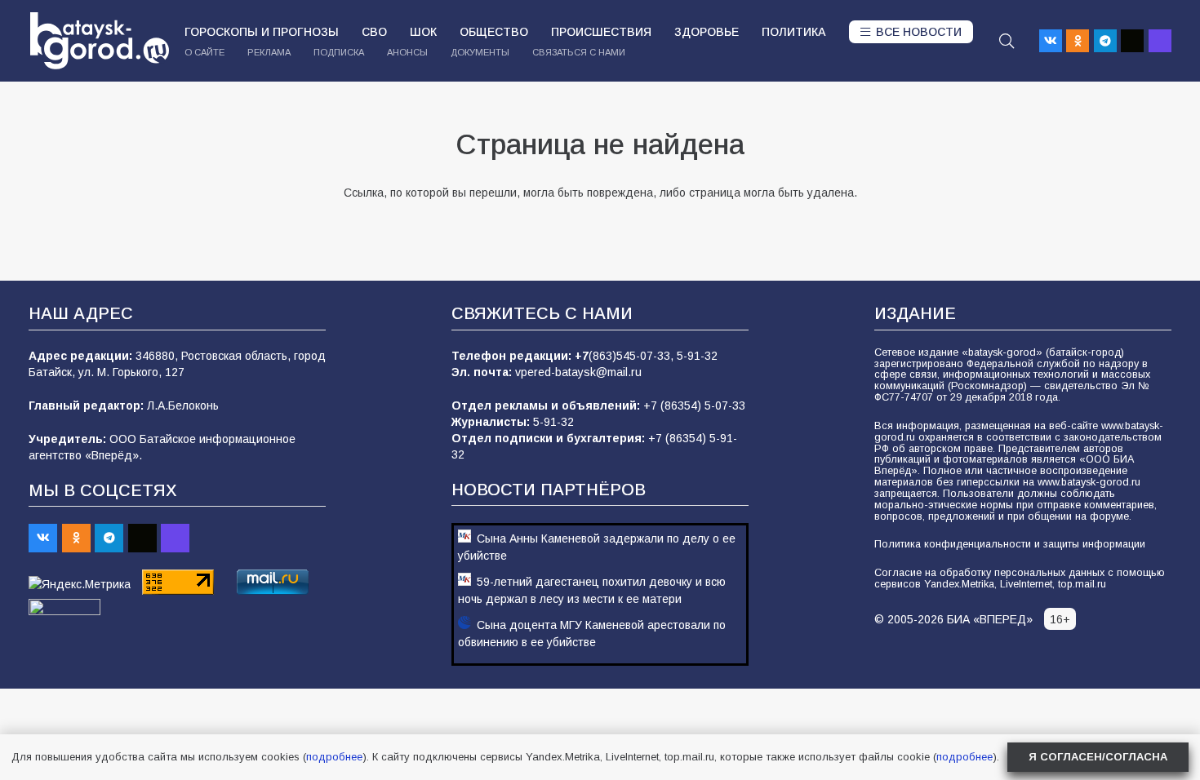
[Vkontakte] (1050, 40)
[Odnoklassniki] (1077, 40)
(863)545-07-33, (633, 355)
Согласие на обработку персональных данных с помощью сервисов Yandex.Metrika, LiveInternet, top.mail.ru (1019, 578)
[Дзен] (1132, 40)
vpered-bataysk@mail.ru (578, 372)
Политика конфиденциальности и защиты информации (1009, 544)
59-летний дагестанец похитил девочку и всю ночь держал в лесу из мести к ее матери (592, 590)
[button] (1006, 40)
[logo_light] (99, 40)
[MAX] (1160, 40)
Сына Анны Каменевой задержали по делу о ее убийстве (597, 547)
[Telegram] (1105, 40)
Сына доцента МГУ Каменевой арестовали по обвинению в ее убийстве (592, 633)
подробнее (334, 757)
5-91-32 (697, 355)
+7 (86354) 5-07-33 (694, 405)
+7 (582, 355)
